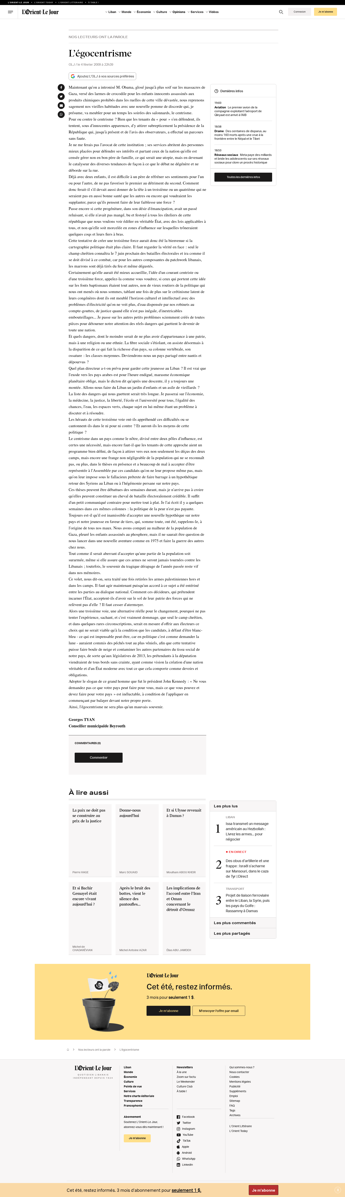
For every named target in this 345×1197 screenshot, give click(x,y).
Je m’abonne (168, 1011)
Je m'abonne (263, 1190)
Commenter (98, 757)
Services (130, 1091)
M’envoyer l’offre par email (219, 1011)
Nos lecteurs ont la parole (98, 37)
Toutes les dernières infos (243, 177)
